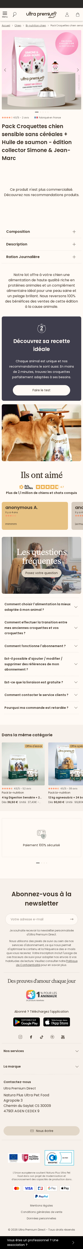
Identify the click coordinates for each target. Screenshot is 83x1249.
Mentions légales (41, 1205)
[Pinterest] (52, 1037)
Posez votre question (41, 573)
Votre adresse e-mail (27, 919)
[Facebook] (31, 1037)
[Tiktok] (41, 1037)
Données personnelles (41, 1218)
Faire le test (41, 390)
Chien (18, 25)
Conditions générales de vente (41, 1212)
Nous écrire (44, 1131)
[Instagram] (20, 1037)
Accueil (6, 25)
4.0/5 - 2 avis (21, 117)
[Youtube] (62, 1037)
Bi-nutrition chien (36, 25)
